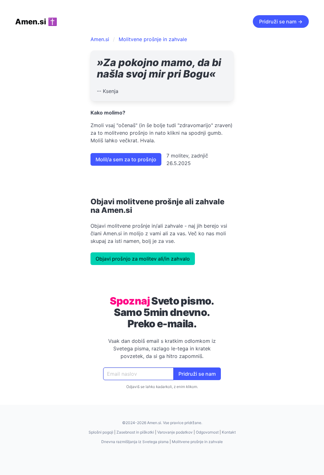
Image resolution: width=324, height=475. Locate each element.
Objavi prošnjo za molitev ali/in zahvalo (143, 259)
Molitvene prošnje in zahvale (153, 39)
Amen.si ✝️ (36, 21)
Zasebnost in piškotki (135, 432)
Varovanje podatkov (175, 432)
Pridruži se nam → (280, 21)
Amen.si (99, 39)
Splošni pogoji (101, 432)
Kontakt (229, 432)
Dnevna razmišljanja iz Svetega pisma (135, 441)
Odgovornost (207, 432)
